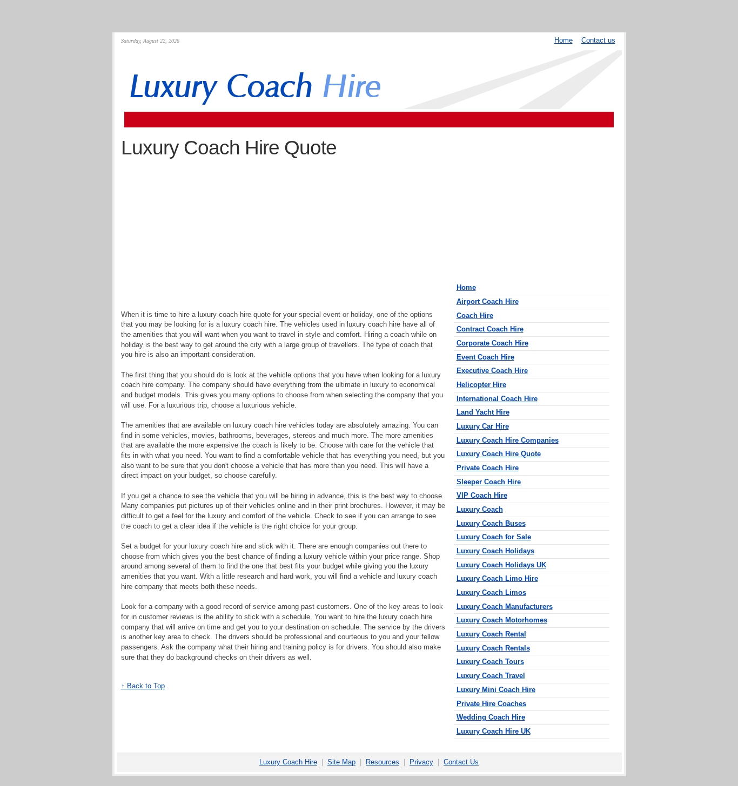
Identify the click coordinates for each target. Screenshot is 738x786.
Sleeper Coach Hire (489, 482)
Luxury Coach (480, 509)
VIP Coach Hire (482, 495)
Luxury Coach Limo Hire (497, 578)
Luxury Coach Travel (491, 676)
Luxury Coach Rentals (493, 648)
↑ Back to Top (143, 686)
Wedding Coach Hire (491, 717)
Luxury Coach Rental (491, 634)
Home (563, 40)
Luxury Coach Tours (490, 662)
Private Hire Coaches (491, 704)
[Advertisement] (369, 120)
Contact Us (461, 762)
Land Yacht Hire (483, 412)
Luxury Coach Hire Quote (499, 454)
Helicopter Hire (481, 385)
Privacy (421, 762)
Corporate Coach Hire (492, 343)
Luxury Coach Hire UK (494, 731)
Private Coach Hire (488, 468)
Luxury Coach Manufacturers (505, 606)
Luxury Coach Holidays (495, 551)
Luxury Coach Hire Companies (508, 440)
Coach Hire (475, 315)
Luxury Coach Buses (491, 523)
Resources (382, 762)
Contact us (598, 40)
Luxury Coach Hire (288, 762)
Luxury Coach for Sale (494, 537)
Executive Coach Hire (492, 371)
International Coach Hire (497, 399)
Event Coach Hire (485, 357)
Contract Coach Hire (490, 329)
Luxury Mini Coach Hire (496, 690)
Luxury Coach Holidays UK (501, 565)
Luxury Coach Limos (491, 592)
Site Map (341, 762)
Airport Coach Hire (488, 301)
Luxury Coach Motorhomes (502, 620)
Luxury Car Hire (483, 426)
